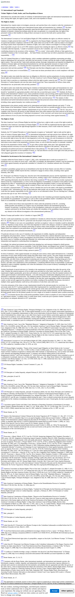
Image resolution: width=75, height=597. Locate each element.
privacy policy (13, 593)
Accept (54, 591)
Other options (67, 591)
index (11, 7)
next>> (17, 7)
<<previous (4, 7)
